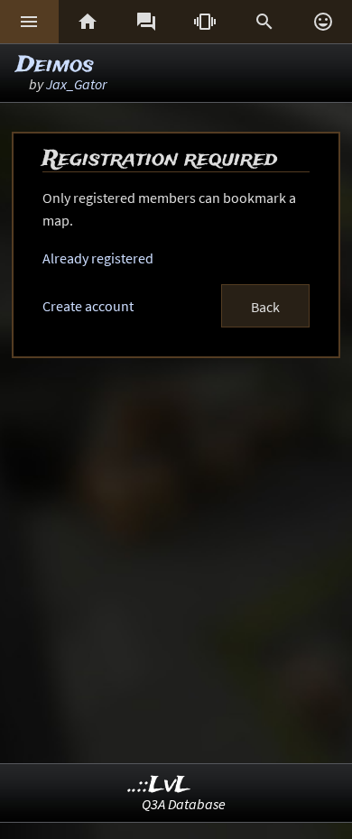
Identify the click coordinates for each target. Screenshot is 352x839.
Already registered (97, 258)
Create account (88, 306)
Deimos (55, 65)
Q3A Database (184, 804)
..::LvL (159, 785)
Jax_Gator (76, 84)
